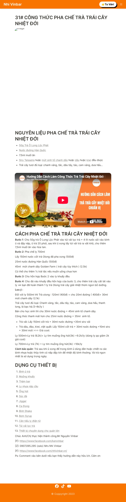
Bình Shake (25, 411)
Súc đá (23, 396)
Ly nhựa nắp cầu (28, 386)
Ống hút (23, 391)
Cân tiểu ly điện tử (30, 420)
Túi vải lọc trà (27, 425)
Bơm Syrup (25, 415)
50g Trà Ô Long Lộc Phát (33, 145)
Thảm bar (24, 381)
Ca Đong (24, 406)
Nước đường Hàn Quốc (32, 150)
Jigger (22, 401)
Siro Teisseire (27, 160)
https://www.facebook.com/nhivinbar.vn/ (43, 450)
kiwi (89, 160)
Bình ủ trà (24, 371)
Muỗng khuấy (27, 376)
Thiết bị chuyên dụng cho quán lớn (39, 430)
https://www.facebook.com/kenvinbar (42, 440)
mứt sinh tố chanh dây (55, 160)
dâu (77, 160)
